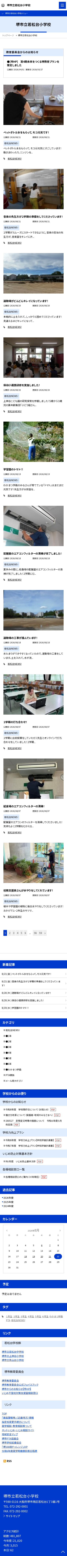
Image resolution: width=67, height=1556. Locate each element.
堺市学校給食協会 (11, 1442)
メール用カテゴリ (14, 1080)
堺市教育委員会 (10, 1380)
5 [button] (21, 933)
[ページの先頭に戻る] (63, 1552)
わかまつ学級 (56, 1316)
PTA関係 (10, 1075)
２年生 (16, 1316)
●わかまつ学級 (13, 1069)
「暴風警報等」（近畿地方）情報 (18, 1417)
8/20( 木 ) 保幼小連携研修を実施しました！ (23, 1000)
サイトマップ (13, 1516)
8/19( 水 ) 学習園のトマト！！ (15, 1007)
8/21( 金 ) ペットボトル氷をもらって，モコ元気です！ (26, 973)
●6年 (9, 1063)
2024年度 (8, 1206)
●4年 (9, 1052)
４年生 (31, 1316)
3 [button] (13, 933)
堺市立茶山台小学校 (13, 1360)
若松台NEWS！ (13, 1030)
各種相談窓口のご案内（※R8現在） (26, 1176)
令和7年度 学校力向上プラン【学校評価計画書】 (33, 1145)
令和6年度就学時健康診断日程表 (19, 1451)
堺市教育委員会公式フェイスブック (20, 1384)
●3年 (9, 1047)
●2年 (9, 1041)
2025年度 (8, 1202)
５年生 (38, 1316)
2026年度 (8, 1197)
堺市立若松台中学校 (13, 1351)
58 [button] (35, 933)
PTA (8, 1320)
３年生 (23, 1316)
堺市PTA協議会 (10, 1438)
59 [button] (40, 933)
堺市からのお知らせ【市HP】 (16, 1389)
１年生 (9, 1316)
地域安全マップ (10, 1434)
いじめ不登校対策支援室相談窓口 (20, 1393)
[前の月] (6, 1230)
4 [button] (17, 933)
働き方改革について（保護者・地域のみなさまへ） (32, 1115)
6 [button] (25, 933)
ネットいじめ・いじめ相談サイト (18, 1430)
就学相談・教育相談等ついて (17, 1426)
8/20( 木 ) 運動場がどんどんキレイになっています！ (26, 992)
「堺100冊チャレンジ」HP (15, 1446)
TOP (4, 1413)
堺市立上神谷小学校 (13, 1356)
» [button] (45, 933)
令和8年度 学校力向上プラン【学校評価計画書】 (33, 1140)
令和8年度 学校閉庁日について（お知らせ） (30, 1109)
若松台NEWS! (14, 158)
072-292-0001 (19, 1506)
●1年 (9, 1035)
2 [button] (9, 933)
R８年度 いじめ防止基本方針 (24, 1161)
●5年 (9, 1058)
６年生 (45, 1316)
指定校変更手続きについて (16, 1422)
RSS (9, 1461)
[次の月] (60, 1230)
